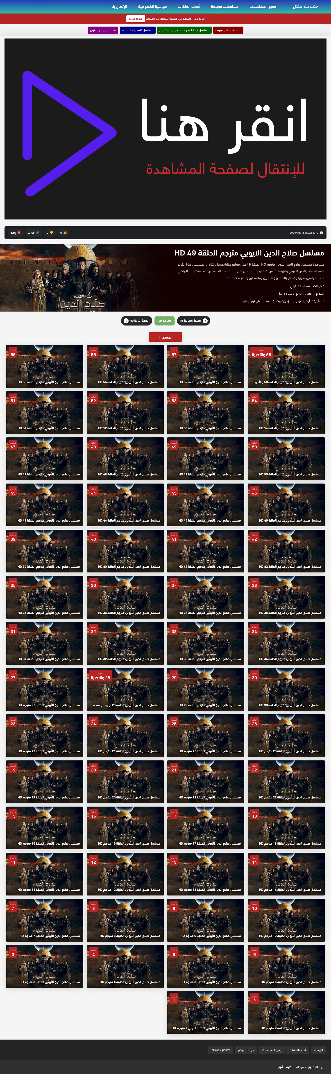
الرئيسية (318, 1050)
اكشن (309, 293)
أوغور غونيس (301, 301)
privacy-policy (221, 1050)
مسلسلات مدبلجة (224, 6)
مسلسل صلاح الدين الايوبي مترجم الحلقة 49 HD (249, 253)
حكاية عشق (285, 1067)
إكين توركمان (280, 301)
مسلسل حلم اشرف (228, 30)
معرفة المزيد (135, 18)
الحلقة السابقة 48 (193, 320)
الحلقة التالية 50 (137, 320)
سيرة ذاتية (285, 293)
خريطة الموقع (246, 1050)
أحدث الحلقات (189, 6)
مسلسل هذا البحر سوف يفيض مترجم (184, 30)
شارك (33, 232)
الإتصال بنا (119, 6)
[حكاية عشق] (306, 6)
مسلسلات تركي (300, 286)
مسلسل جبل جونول (103, 30)
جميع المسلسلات (263, 6)
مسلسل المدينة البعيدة (137, 30)
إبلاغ (16, 232)
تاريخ (299, 293)
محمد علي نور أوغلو (256, 301)
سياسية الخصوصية (152, 6)
